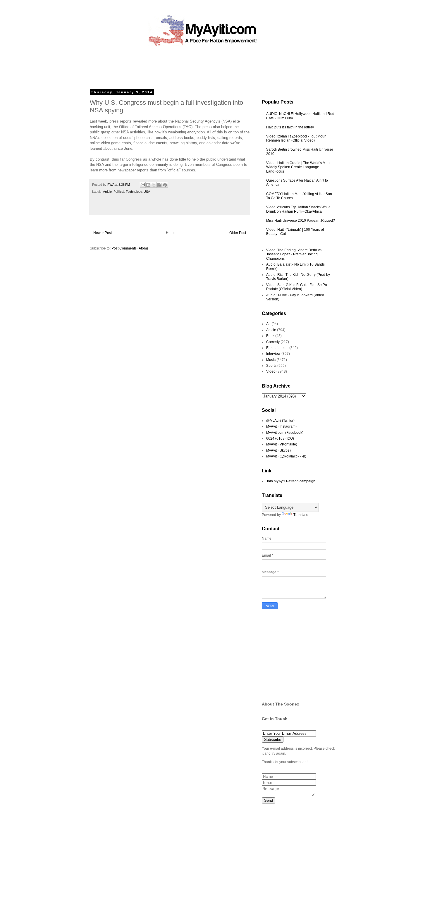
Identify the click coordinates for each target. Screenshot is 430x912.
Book (270, 336)
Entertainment (277, 348)
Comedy (273, 342)
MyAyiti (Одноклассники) (286, 456)
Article (107, 191)
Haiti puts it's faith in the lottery (290, 127)
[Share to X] (154, 185)
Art (268, 324)
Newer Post (102, 233)
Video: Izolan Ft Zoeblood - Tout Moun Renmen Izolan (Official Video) (296, 138)
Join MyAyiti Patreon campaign (290, 481)
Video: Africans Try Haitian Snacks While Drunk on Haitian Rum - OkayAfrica (298, 209)
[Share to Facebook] (159, 185)
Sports (271, 366)
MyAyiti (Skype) (278, 450)
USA (147, 191)
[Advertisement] (201, 66)
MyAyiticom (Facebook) (284, 433)
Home (171, 233)
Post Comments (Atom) (129, 248)
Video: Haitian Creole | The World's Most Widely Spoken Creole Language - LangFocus (298, 167)
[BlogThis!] (148, 185)
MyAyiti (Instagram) (281, 426)
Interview (273, 354)
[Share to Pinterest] (165, 185)
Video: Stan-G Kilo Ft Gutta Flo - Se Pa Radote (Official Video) (296, 287)
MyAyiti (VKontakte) (281, 444)
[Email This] (143, 185)
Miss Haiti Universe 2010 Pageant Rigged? (300, 220)
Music (271, 360)
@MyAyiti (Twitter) (280, 421)
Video (271, 371)
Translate (300, 515)
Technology (134, 191)
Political (118, 191)
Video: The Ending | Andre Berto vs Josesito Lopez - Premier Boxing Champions (293, 254)
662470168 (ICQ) (280, 438)
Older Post (237, 233)
